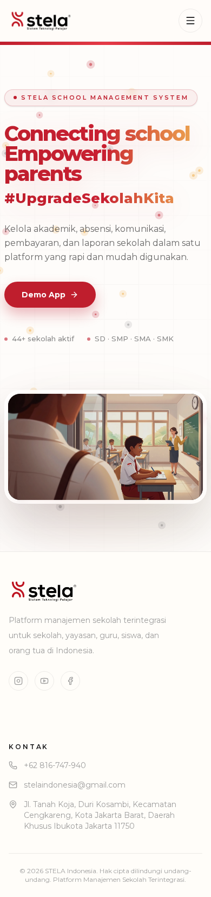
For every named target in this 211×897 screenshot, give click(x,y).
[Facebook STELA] (70, 681)
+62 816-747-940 (55, 765)
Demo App (43, 295)
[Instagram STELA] (18, 681)
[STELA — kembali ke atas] (41, 20)
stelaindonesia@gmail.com (75, 785)
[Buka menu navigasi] (190, 20)
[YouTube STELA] (44, 681)
